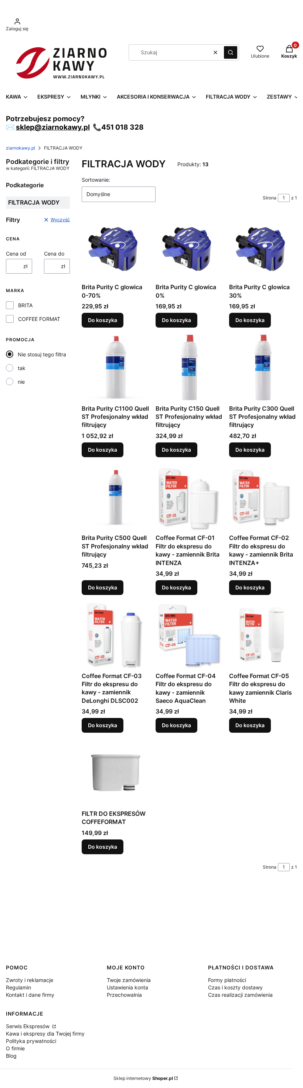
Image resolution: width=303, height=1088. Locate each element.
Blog (11, 1056)
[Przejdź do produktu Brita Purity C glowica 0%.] (190, 248)
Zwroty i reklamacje (29, 980)
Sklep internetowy (143, 1078)
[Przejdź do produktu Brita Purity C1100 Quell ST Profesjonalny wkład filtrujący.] (116, 367)
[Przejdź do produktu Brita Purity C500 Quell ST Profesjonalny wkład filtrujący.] (116, 497)
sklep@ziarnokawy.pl (53, 127)
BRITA (25, 305)
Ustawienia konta (127, 987)
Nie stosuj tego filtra (42, 354)
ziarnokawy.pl (20, 148)
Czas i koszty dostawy (235, 987)
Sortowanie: (96, 180)
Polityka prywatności (31, 1041)
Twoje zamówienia (129, 980)
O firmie (15, 1048)
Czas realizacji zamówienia (240, 995)
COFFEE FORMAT (39, 319)
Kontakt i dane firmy (30, 995)
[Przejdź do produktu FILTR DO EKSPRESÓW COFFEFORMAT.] (116, 773)
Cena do (54, 253)
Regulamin (18, 987)
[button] (230, 52)
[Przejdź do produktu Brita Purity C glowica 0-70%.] (116, 248)
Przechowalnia (124, 995)
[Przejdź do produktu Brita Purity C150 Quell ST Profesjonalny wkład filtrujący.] (190, 367)
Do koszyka (102, 320)
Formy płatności (227, 980)
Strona (269, 198)
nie (21, 382)
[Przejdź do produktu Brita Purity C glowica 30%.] (263, 248)
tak (21, 368)
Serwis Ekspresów (28, 1026)
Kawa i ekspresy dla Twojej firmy (45, 1033)
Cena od (16, 253)
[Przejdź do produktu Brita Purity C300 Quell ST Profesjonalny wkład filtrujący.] (263, 367)
